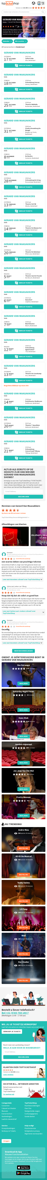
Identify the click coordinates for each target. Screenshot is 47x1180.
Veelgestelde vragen (32, 1111)
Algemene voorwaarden (33, 1134)
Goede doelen (30, 1116)
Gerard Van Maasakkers (16, 22)
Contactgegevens (31, 1114)
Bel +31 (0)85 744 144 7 (15, 1012)
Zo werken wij (8, 1094)
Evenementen (7, 1114)
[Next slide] (42, 536)
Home (5, 22)
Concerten (6, 1106)
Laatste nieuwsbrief (9, 1119)
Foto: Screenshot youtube (39, 38)
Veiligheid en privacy (32, 1131)
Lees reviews (8, 1075)
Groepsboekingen (8, 1128)
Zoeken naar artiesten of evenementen (16, 12)
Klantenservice (30, 1128)
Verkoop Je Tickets (9, 1131)
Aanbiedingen (7, 1116)
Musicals (5, 1111)
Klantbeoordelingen (32, 1106)
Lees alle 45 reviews (26, 26)
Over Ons (28, 1108)
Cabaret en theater (9, 1108)
